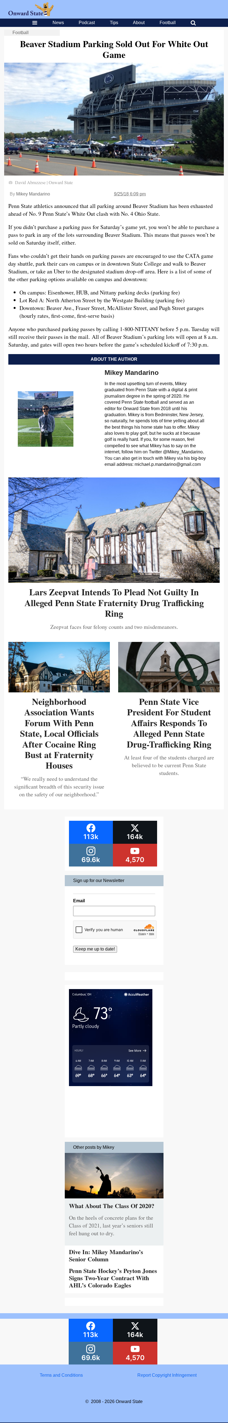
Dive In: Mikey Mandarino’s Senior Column (106, 1255)
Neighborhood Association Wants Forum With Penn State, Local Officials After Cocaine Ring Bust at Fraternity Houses (59, 733)
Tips (114, 22)
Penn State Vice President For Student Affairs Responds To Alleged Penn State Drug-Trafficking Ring (169, 723)
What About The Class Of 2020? (111, 1205)
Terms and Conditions (61, 1375)
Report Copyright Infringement (167, 1375)
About (139, 22)
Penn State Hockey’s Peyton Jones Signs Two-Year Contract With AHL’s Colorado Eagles (113, 1278)
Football (168, 22)
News (58, 22)
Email (79, 900)
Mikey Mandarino (33, 194)
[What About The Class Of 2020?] (114, 1199)
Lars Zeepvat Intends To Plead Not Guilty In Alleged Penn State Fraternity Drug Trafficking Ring (114, 602)
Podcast (87, 22)
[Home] (31, 14)
